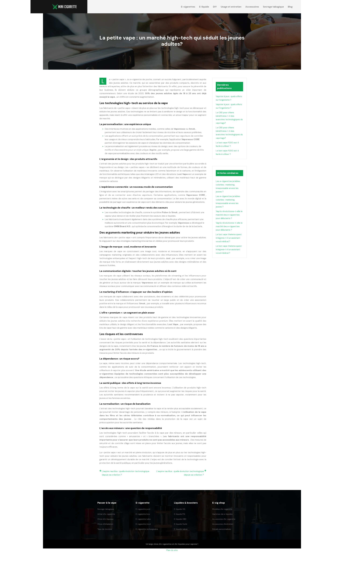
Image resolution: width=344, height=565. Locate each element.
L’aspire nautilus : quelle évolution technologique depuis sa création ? (125, 473)
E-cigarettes (188, 6)
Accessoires (252, 6)
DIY (215, 6)
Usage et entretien (231, 6)
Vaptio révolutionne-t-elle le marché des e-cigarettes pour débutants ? (229, 215)
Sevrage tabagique (273, 6)
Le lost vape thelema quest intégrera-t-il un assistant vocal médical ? (229, 238)
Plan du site (172, 550)
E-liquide (204, 6)
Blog (290, 6)
